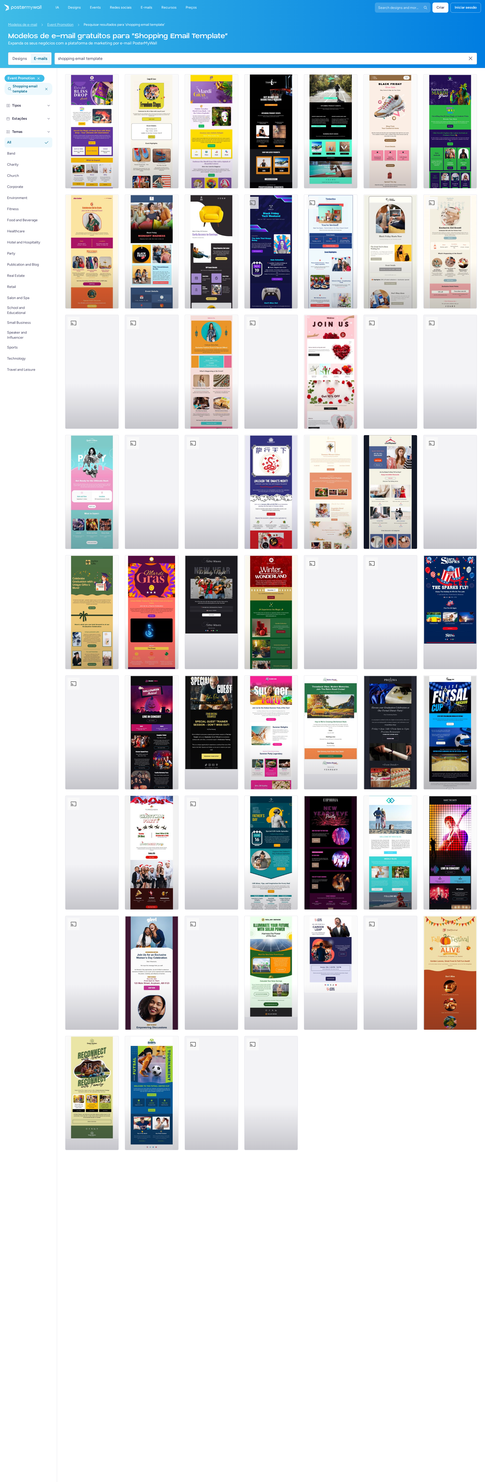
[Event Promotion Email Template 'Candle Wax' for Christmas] (271, 612)
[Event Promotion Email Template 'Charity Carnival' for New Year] (92, 732)
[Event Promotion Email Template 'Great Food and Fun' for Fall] (450, 973)
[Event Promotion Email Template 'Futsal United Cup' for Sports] (151, 1093)
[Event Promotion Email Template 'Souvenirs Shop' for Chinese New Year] (271, 492)
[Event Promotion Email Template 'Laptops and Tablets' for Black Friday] (271, 251)
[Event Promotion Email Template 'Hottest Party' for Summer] (271, 732)
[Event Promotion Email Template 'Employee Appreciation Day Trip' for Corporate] (211, 853)
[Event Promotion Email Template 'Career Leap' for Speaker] (330, 973)
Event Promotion (60, 24)
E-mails (40, 58)
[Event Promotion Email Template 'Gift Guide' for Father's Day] (271, 853)
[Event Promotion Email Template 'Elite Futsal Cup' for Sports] (450, 732)
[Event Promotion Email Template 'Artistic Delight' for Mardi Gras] (211, 131)
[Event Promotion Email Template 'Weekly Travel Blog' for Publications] (390, 853)
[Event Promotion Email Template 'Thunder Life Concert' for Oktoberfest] (390, 973)
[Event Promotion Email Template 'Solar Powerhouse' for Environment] (271, 973)
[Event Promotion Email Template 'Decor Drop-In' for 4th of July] (330, 251)
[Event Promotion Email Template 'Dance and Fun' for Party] (92, 853)
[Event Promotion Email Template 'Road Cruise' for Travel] (330, 732)
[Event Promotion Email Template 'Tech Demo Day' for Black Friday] (330, 612)
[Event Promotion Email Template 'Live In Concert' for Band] (450, 853)
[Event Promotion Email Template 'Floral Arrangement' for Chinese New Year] (390, 372)
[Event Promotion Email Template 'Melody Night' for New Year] (211, 612)
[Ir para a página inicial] (20, 8)
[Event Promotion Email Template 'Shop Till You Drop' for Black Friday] (390, 492)
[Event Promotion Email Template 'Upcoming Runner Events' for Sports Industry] (330, 131)
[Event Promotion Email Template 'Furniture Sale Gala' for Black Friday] (450, 492)
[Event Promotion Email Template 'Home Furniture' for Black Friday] (211, 251)
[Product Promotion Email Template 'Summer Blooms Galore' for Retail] (330, 492)
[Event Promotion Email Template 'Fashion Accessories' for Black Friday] (390, 251)
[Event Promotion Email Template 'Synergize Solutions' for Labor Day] (271, 1093)
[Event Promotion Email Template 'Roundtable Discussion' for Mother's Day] (390, 612)
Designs (19, 58)
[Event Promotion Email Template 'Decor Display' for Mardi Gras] (151, 372)
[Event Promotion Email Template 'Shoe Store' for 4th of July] (151, 131)
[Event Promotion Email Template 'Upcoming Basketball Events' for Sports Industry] (271, 131)
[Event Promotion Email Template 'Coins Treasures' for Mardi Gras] (151, 612)
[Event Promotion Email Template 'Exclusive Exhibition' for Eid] (92, 251)
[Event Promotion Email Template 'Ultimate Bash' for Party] (92, 492)
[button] (49, 106)
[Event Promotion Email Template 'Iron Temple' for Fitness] (211, 732)
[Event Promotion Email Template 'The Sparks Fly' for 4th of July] (450, 612)
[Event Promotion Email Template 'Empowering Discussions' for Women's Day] (151, 973)
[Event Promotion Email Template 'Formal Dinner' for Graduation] (390, 732)
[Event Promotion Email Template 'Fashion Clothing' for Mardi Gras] (450, 131)
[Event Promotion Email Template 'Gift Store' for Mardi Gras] (92, 131)
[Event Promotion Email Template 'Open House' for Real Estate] (92, 973)
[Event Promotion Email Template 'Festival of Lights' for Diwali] (271, 372)
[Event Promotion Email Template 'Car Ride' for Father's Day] (211, 1093)
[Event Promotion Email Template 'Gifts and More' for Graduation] (92, 612)
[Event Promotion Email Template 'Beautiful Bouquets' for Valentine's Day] (330, 372)
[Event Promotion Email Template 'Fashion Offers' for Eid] (211, 372)
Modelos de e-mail (22, 24)
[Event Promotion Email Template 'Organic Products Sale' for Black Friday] (450, 372)
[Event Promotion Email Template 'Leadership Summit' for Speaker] (211, 973)
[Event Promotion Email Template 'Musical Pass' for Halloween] (151, 732)
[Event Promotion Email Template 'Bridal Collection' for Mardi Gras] (92, 372)
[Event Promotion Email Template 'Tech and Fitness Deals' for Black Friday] (211, 492)
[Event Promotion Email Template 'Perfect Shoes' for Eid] (450, 251)
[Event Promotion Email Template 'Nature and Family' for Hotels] (92, 1093)
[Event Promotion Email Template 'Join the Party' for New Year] (330, 853)
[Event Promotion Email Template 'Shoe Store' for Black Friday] (390, 131)
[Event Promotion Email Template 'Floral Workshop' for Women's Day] (151, 492)
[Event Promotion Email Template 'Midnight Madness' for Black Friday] (151, 251)
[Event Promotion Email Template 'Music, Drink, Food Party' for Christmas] (151, 853)
